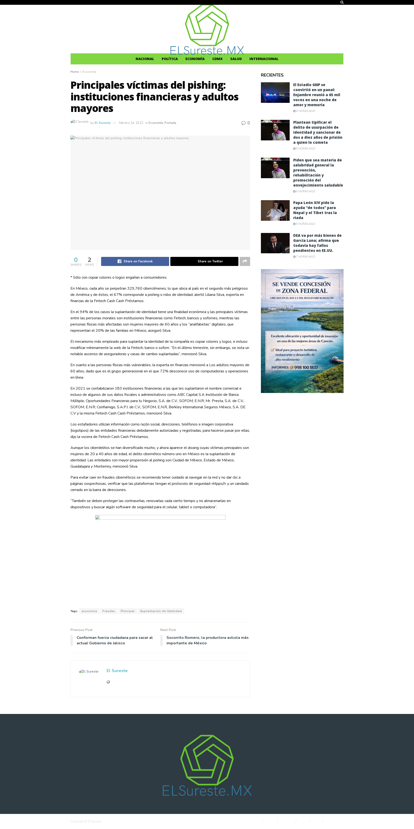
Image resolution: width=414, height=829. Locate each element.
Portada (170, 123)
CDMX (217, 58)
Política (170, 58)
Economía (195, 58)
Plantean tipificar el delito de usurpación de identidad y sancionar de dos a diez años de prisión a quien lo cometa (317, 132)
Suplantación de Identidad (161, 611)
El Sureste (103, 123)
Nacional (145, 58)
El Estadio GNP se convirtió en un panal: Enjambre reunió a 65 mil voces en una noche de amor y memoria (316, 94)
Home (74, 72)
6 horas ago (305, 111)
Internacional (263, 58)
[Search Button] (342, 2)
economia (89, 611)
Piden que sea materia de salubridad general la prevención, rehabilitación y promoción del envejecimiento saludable (318, 173)
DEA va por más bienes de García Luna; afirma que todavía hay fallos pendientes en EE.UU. (317, 243)
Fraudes (109, 611)
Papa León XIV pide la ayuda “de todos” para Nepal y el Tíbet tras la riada (315, 210)
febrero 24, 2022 (131, 123)
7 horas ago (305, 257)
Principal (128, 611)
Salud (236, 58)
